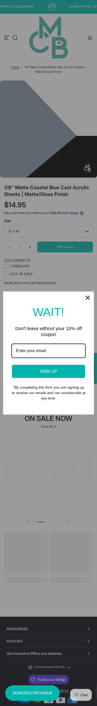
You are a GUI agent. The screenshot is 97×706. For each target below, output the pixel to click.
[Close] (87, 298)
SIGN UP (48, 371)
